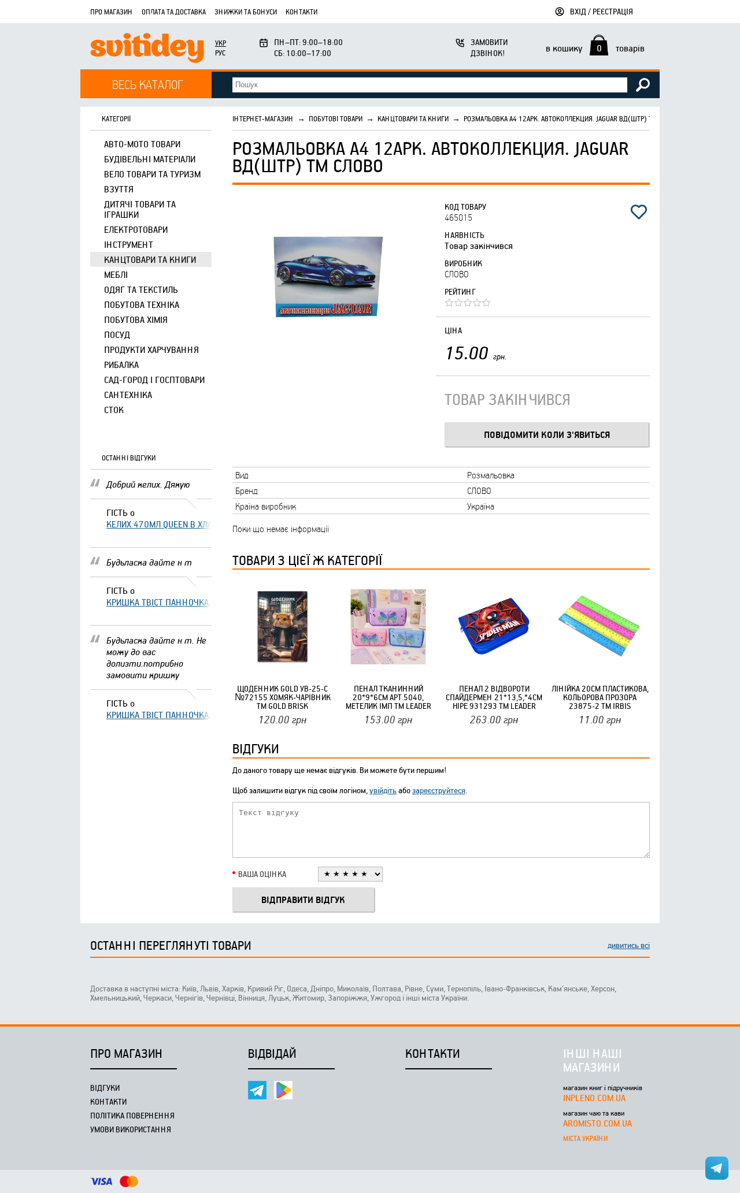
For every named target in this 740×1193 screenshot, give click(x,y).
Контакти (301, 11)
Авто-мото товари (142, 144)
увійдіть (383, 790)
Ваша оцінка (262, 873)
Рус (220, 52)
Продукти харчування (151, 349)
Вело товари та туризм (152, 174)
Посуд (117, 334)
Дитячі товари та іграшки (140, 209)
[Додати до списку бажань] (639, 212)
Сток (114, 409)
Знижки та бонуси (245, 11)
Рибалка (121, 364)
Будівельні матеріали (149, 159)
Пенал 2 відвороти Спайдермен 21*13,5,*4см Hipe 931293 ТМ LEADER (494, 697)
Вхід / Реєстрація (601, 11)
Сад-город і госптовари (154, 379)
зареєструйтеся (438, 790)
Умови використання (130, 1129)
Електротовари (136, 229)
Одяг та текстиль (141, 289)
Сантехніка (128, 394)
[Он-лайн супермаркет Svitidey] (147, 49)
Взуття (119, 189)
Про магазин (111, 11)
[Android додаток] (283, 1090)
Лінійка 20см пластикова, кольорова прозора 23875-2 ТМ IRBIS (600, 697)
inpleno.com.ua (594, 1097)
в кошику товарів (595, 48)
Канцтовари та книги (150, 259)
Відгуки (105, 1087)
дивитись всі (629, 944)
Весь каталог (147, 84)
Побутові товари (335, 118)
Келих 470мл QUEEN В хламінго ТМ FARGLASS (159, 524)
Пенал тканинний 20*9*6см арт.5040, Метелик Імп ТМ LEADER (388, 697)
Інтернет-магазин (263, 118)
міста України (585, 1138)
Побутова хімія (136, 319)
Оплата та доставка (174, 11)
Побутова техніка (141, 304)
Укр (220, 42)
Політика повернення (132, 1115)
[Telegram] (257, 1090)
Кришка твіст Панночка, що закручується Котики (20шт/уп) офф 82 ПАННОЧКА (159, 602)
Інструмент (128, 244)
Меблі (116, 274)
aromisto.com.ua (597, 1123)
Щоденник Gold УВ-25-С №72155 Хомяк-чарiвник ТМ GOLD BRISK (283, 697)
